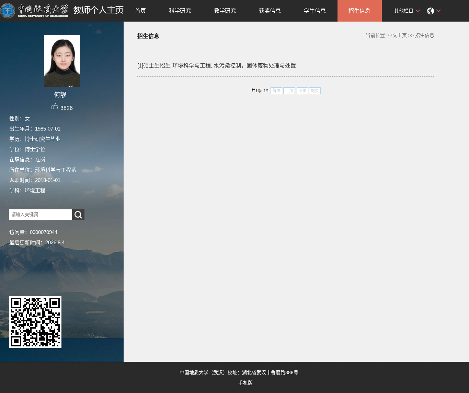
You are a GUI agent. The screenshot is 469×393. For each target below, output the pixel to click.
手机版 (245, 382)
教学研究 (225, 11)
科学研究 (180, 11)
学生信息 (315, 11)
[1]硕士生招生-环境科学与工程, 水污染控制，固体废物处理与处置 (216, 66)
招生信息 (359, 11)
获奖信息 (270, 11)
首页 (140, 11)
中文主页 (397, 35)
